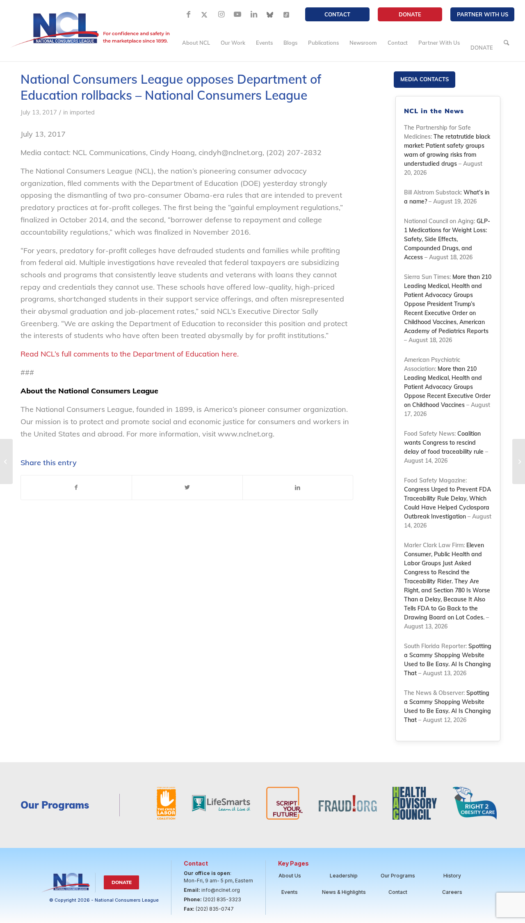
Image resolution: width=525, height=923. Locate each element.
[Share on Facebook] (76, 487)
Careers (452, 892)
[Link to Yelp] (287, 14)
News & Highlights (344, 892)
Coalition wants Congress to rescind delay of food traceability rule (444, 442)
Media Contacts (424, 79)
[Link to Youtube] (237, 14)
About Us (289, 876)
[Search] (506, 42)
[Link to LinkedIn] (254, 14)
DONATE (410, 14)
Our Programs (398, 876)
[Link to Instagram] (221, 14)
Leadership (344, 876)
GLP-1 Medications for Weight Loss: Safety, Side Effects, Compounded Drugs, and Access (447, 239)
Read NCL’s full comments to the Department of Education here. (131, 354)
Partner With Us (482, 14)
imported (82, 112)
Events (289, 892)
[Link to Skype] (270, 14)
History (452, 876)
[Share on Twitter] (187, 487)
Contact (337, 14)
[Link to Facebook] (188, 14)
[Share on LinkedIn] (298, 487)
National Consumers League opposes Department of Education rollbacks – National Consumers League (171, 87)
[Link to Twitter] (205, 14)
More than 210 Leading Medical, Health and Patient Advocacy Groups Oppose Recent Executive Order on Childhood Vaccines (447, 387)
